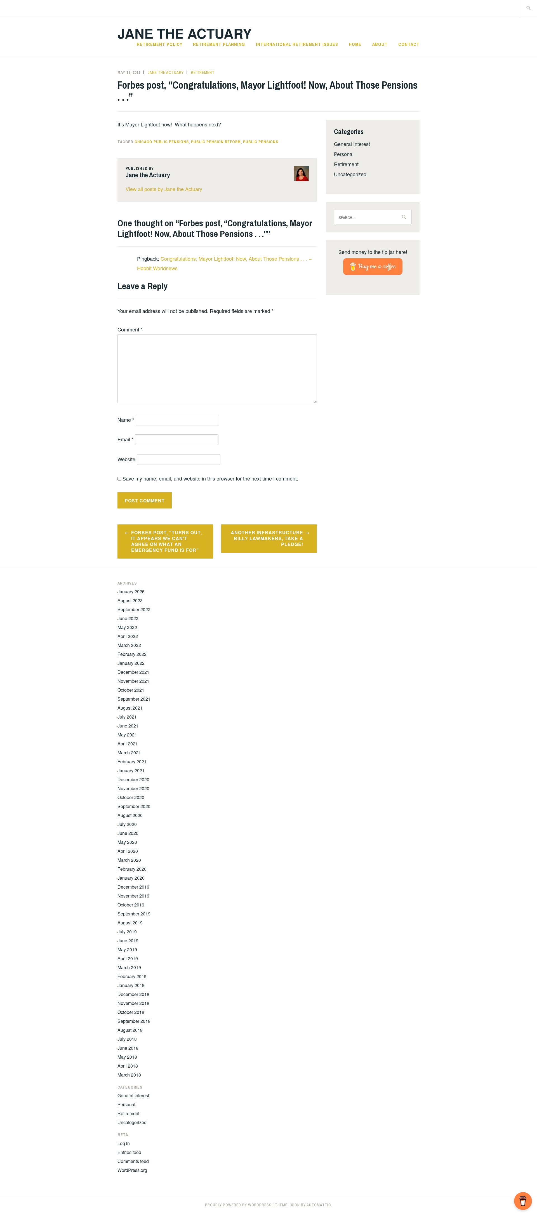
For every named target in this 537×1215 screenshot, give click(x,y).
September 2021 (133, 699)
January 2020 (131, 878)
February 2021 (132, 761)
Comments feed (133, 1161)
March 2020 (129, 860)
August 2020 (130, 815)
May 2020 (127, 842)
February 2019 (132, 976)
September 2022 (133, 609)
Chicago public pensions (162, 141)
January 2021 (131, 770)
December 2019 (133, 887)
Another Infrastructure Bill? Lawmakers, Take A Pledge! (267, 538)
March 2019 (129, 967)
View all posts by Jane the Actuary (164, 188)
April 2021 (127, 743)
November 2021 (133, 681)
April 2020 (127, 851)
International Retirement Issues (297, 44)
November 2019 (133, 896)
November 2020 (133, 788)
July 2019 (127, 931)
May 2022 (127, 627)
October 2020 (130, 797)
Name (125, 419)
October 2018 (130, 1012)
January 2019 (131, 985)
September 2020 (133, 806)
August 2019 (130, 922)
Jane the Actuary (184, 33)
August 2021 (130, 708)
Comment (130, 329)
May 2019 (127, 949)
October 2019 (130, 904)
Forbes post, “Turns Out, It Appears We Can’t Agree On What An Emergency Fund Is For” (166, 541)
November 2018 (133, 1003)
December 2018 (133, 994)
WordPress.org (132, 1170)
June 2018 (127, 1048)
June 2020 (127, 833)
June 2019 (127, 940)
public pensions (260, 141)
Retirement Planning (219, 44)
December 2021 (133, 672)
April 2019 (127, 958)
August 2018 (130, 1030)
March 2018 (129, 1075)
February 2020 (132, 869)
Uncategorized (350, 174)
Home (355, 44)
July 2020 (127, 824)
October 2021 (130, 690)
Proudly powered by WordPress (238, 1204)
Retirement (203, 72)
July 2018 (127, 1039)
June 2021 (127, 725)
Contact (409, 44)
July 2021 (127, 717)
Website (126, 459)
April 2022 (127, 636)
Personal (344, 153)
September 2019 (133, 913)
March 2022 (129, 645)
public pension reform (216, 141)
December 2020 (133, 779)
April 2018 (127, 1066)
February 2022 (132, 654)
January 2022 (131, 663)
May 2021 (127, 734)
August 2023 (130, 600)
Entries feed (129, 1152)
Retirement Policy (159, 44)
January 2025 (131, 591)
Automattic (319, 1204)
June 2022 (127, 618)
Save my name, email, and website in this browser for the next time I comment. (210, 478)
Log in (123, 1143)
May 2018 (127, 1057)
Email (125, 439)
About (380, 44)
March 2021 (129, 752)
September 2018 (133, 1021)
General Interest (352, 143)
